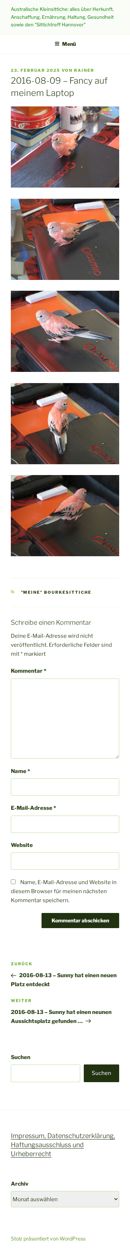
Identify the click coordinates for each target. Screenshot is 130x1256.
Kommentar (28, 671)
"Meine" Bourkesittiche (56, 592)
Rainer (84, 70)
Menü (69, 44)
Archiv (20, 1184)
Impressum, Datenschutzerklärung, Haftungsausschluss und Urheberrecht (63, 1145)
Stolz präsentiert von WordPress (48, 1238)
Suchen (20, 1057)
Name (20, 771)
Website (22, 845)
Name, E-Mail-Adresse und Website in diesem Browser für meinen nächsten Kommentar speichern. (64, 891)
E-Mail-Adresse (33, 808)
